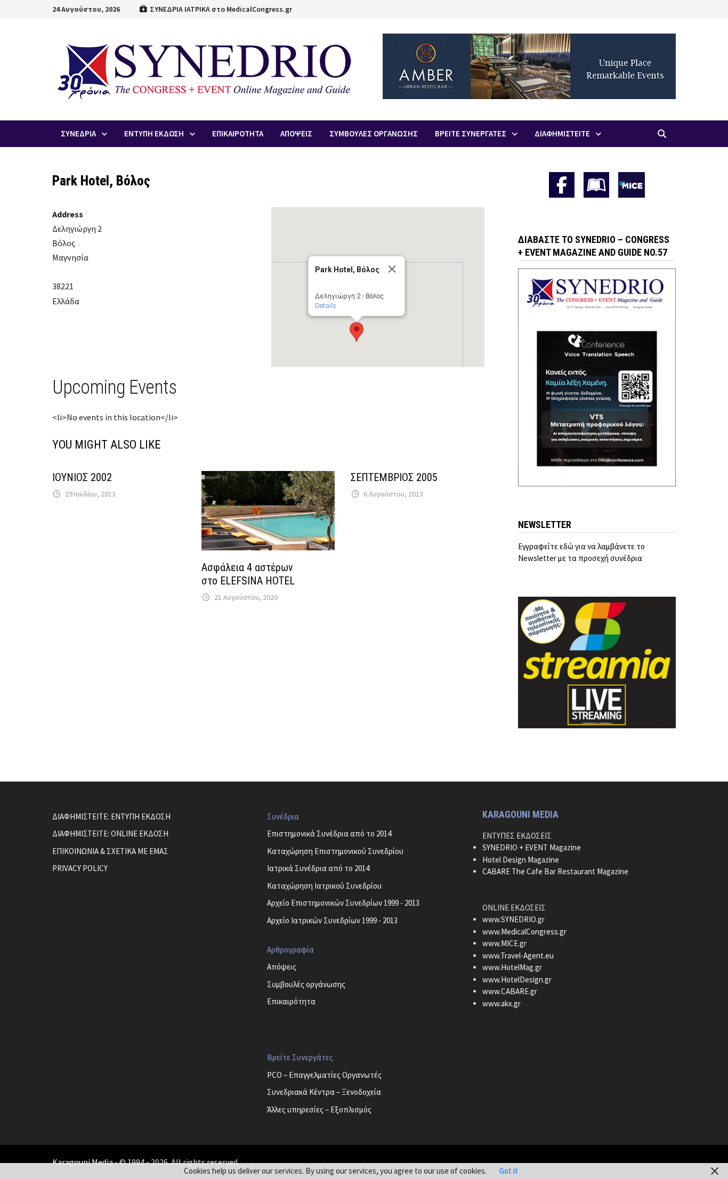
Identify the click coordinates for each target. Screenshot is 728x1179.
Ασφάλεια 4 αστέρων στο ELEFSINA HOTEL (249, 574)
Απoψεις (296, 133)
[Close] (392, 269)
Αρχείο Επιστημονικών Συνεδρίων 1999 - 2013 (343, 903)
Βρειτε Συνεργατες (470, 133)
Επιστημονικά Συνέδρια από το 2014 (329, 833)
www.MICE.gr (504, 943)
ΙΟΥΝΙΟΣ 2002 (82, 477)
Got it (508, 1171)
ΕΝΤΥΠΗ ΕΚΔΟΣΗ (154, 133)
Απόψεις (281, 967)
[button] (356, 332)
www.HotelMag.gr (512, 967)
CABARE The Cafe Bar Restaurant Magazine (555, 871)
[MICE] (631, 184)
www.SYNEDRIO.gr (513, 919)
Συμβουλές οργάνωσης (306, 984)
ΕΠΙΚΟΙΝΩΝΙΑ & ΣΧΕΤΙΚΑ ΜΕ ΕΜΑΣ (110, 851)
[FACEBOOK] (562, 185)
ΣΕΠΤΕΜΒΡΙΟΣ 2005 (394, 477)
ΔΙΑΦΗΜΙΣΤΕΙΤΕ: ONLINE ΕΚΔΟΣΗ (110, 833)
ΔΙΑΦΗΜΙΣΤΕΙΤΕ (562, 133)
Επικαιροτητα (237, 133)
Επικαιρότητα (291, 1001)
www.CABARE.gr (509, 991)
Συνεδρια (78, 133)
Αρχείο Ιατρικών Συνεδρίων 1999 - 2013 (332, 920)
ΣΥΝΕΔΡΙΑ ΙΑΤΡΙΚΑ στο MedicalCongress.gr (220, 9)
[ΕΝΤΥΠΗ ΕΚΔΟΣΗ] (596, 185)
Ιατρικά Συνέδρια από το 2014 (318, 868)
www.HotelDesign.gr (517, 979)
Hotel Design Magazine (520, 860)
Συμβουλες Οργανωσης (373, 133)
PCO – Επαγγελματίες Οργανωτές (324, 1075)
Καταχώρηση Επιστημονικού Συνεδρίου (335, 851)
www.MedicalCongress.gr (524, 931)
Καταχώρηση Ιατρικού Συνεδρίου (324, 886)
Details (325, 306)
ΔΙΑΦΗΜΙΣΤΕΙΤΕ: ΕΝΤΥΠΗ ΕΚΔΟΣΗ (111, 816)
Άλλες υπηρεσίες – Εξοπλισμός (319, 1109)
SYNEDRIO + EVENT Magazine (531, 847)
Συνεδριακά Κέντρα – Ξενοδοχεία (324, 1092)
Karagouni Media (83, 1162)
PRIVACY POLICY (80, 868)
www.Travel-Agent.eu (518, 955)
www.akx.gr (501, 1003)
